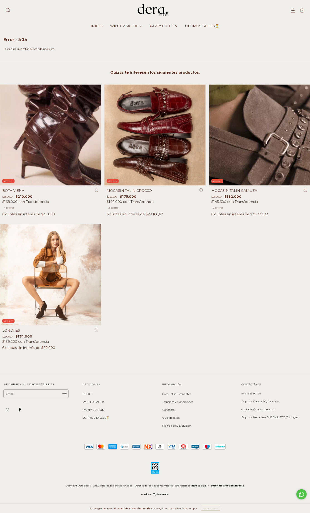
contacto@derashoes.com (258, 409)
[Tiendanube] (155, 494)
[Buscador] (8, 10)
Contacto (168, 409)
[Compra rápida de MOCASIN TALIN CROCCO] (201, 190)
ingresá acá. (199, 485)
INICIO (97, 26)
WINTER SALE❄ (124, 26)
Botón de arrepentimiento (227, 485)
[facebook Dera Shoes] (20, 409)
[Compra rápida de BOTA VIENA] (96, 190)
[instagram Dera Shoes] (7, 409)
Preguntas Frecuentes (176, 394)
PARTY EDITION (163, 26)
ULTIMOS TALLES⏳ (202, 26)
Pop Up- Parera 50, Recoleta (260, 401)
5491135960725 (251, 393)
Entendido (210, 508)
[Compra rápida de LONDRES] (96, 329)
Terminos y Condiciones (177, 402)
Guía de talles (171, 417)
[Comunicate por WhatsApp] (301, 494)
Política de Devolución (176, 425)
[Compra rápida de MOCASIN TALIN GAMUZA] (305, 190)
